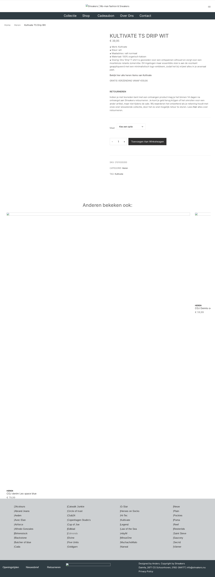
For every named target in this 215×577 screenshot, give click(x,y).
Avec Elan (20, 520)
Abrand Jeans (22, 511)
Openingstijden (11, 567)
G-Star (124, 506)
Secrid (177, 542)
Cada (17, 546)
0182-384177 (178, 567)
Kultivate (119, 174)
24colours (19, 506)
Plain (176, 511)
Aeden (17, 515)
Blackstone (20, 537)
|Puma (176, 520)
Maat (112, 128)
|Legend (124, 524)
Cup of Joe (73, 524)
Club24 (71, 515)
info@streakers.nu (196, 567)
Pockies (178, 515)
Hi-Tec (124, 515)
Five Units (73, 542)
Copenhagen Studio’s (79, 520)
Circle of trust (75, 511)
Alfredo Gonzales (23, 529)
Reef (176, 524)
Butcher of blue (22, 542)
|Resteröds (179, 529)
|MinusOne (126, 537)
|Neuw (176, 506)
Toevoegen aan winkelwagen (147, 141)
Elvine (71, 537)
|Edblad (71, 529)
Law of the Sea (129, 529)
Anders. (156, 563)
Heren (125, 168)
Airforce (18, 524)
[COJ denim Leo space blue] (98, 350)
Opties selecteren (98, 480)
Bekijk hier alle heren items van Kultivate (131, 75)
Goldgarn (73, 546)
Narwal (124, 546)
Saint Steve (180, 533)
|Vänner (177, 546)
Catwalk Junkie (76, 506)
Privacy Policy (146, 571)
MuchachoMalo (129, 542)
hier (195, 107)
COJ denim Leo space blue (21, 493)
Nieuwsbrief (32, 567)
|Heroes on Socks (129, 511)
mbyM (124, 533)
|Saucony (178, 537)
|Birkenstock (20, 533)
